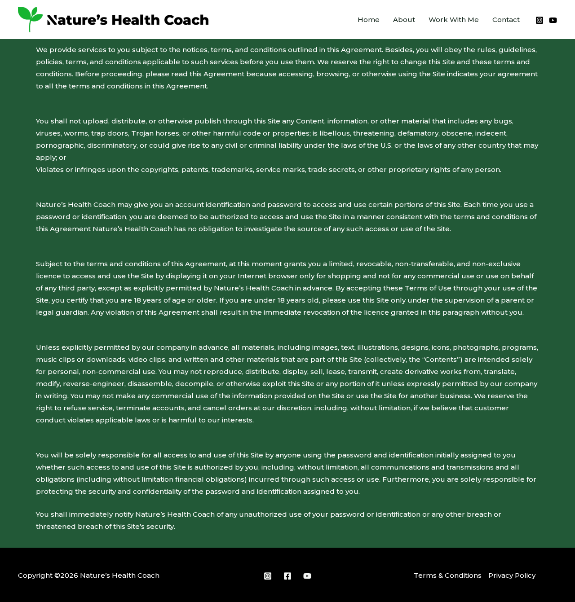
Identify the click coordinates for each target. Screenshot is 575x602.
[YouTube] (553, 20)
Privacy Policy (511, 575)
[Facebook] (287, 576)
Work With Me (454, 19)
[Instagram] (539, 20)
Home (369, 19)
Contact (506, 19)
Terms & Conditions (448, 575)
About (404, 19)
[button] (339, 19)
